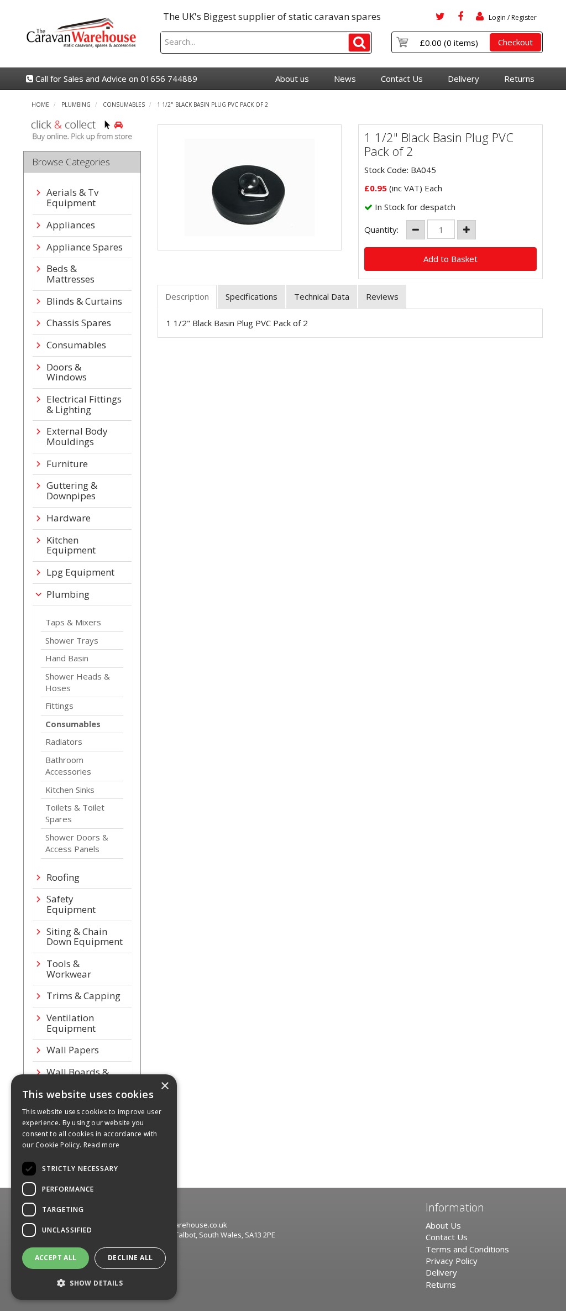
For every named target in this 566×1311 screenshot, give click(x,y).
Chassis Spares (78, 323)
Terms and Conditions (467, 1249)
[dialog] (94, 1187)
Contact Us (402, 78)
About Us (443, 1225)
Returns (519, 78)
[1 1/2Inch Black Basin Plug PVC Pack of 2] (250, 187)
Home (40, 104)
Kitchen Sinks (70, 789)
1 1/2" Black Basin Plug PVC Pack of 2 (212, 104)
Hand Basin (66, 658)
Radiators (63, 741)
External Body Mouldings (77, 436)
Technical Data (321, 296)
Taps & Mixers (73, 622)
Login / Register (512, 17)
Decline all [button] (130, 1257)
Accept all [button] (56, 1257)
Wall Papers (72, 1050)
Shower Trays (71, 640)
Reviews (382, 296)
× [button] (164, 1086)
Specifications (251, 296)
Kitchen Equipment (71, 545)
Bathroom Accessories (68, 765)
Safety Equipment (71, 904)
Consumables (124, 104)
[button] (94, 1282)
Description (187, 296)
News (345, 78)
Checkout (515, 42)
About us (292, 78)
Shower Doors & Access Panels (76, 843)
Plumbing (76, 104)
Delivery (463, 78)
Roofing (63, 878)
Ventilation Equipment (71, 1023)
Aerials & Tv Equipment (72, 197)
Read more (101, 1145)
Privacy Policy (452, 1260)
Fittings (59, 705)
